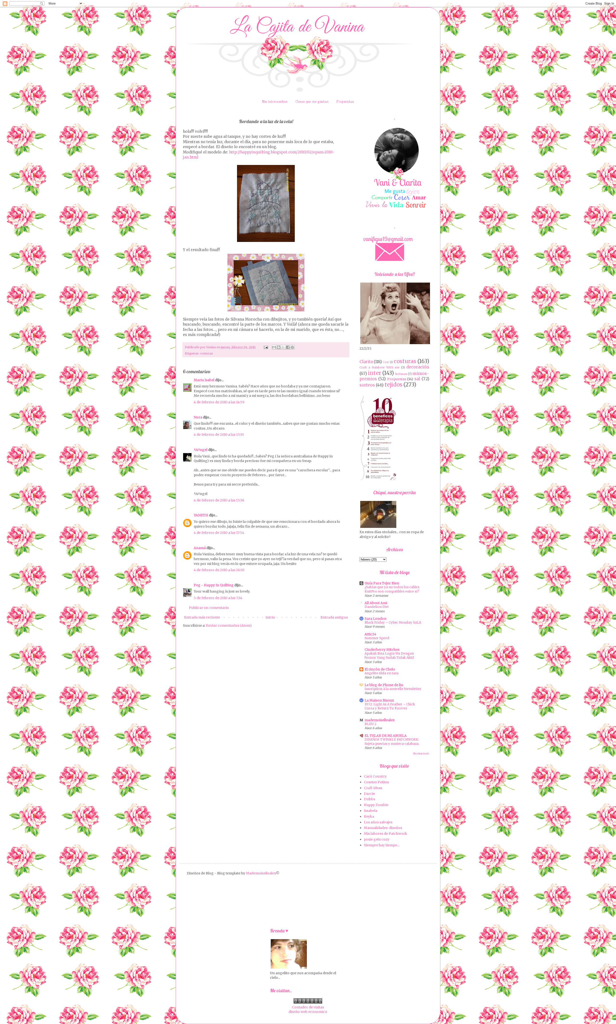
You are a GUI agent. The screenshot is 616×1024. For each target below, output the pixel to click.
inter (374, 373)
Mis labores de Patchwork (385, 833)
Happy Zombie (376, 805)
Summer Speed (377, 638)
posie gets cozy (376, 839)
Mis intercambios (275, 101)
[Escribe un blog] (278, 347)
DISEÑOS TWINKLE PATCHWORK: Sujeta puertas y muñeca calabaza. (392, 742)
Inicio (270, 617)
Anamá (200, 548)
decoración (417, 367)
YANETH (201, 515)
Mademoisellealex (261, 873)
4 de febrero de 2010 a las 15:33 (219, 434)
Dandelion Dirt (377, 607)
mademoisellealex (380, 720)
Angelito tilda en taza (381, 673)
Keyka (369, 816)
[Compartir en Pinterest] (292, 347)
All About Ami (376, 603)
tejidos (393, 384)
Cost (386, 362)
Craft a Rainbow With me (379, 367)
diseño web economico (308, 1012)
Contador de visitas (308, 1007)
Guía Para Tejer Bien (382, 583)
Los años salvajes (378, 822)
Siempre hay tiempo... (381, 845)
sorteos (367, 385)
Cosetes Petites (376, 782)
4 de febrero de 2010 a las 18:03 (219, 570)
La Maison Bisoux (379, 700)
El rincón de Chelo (380, 669)
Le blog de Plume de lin (384, 685)
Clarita (366, 361)
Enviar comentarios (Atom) (229, 625)
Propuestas (345, 101)
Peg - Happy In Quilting (214, 585)
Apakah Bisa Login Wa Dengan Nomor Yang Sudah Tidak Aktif (389, 655)
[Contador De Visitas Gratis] (308, 1002)
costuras (206, 353)
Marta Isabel (204, 380)
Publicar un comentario (209, 608)
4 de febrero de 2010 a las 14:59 (219, 402)
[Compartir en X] (283, 347)
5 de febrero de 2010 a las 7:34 (218, 598)
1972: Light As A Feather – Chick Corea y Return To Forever (390, 706)
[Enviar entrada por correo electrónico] (265, 347)
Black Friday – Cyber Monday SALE (393, 622)
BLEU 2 (370, 724)
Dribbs (369, 799)
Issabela (370, 811)
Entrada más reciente (202, 617)
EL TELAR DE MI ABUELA (386, 735)
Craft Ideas (373, 788)
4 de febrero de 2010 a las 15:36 (219, 500)
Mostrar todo (421, 753)
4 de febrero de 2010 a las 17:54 (219, 533)
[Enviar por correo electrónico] (274, 347)
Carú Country (375, 776)
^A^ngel (200, 450)
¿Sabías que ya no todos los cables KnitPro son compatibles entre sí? (392, 589)
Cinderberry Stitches (382, 649)
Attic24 (370, 634)
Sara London (375, 618)
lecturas (401, 374)
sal (417, 378)
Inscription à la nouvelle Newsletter (393, 689)
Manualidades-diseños (383, 828)
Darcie (369, 793)
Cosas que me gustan (311, 101)
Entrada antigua (334, 617)
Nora (198, 417)
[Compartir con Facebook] (287, 347)
